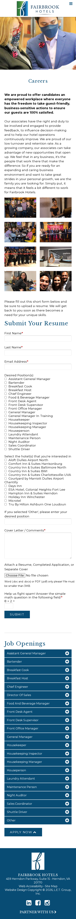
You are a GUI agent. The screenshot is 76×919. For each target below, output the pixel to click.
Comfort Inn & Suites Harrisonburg (35, 463)
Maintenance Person (24, 438)
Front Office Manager (25, 408)
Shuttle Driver (19, 449)
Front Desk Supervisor (25, 405)
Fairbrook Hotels (38, 8)
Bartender (16, 382)
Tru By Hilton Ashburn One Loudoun (37, 504)
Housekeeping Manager (27, 427)
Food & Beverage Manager (28, 397)
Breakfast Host (19, 390)
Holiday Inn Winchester (26, 497)
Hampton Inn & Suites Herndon (33, 493)
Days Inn (15, 486)
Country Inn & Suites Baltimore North (37, 467)
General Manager (21, 412)
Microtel (14, 500)
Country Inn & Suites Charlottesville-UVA (39, 475)
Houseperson (19, 430)
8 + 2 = (9, 601)
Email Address (16, 361)
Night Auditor (19, 441)
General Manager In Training (30, 416)
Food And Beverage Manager (28, 703)
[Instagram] (47, 903)
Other (11, 820)
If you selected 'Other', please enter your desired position (35, 514)
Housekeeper (19, 419)
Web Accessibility (31, 886)
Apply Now (21, 832)
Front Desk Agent (22, 401)
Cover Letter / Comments (24, 530)
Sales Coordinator (22, 445)
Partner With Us (37, 912)
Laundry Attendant (23, 434)
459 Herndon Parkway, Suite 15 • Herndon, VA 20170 (38, 880)
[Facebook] (38, 903)
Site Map (51, 886)
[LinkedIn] (29, 903)
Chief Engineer (19, 393)
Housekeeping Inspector (27, 423)
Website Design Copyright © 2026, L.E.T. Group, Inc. (38, 891)
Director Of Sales (19, 695)
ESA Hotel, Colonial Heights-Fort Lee (36, 489)
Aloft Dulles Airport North (28, 460)
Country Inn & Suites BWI (27, 471)
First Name (13, 333)
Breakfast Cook (20, 386)
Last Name (13, 347)
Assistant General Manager (29, 379)
